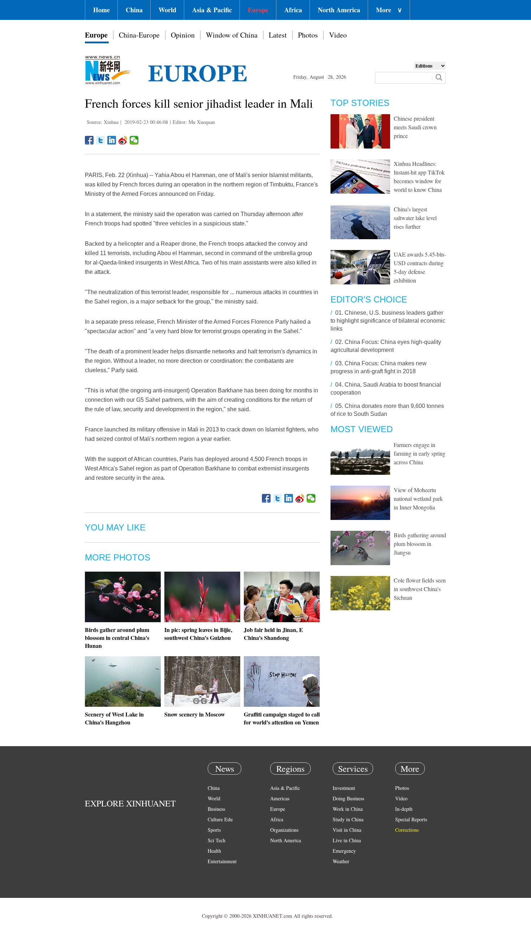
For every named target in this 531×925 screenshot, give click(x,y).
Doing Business (348, 798)
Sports (214, 829)
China (134, 9)
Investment (344, 787)
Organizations (284, 829)
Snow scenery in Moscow (194, 714)
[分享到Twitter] (100, 140)
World (167, 9)
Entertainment (222, 861)
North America (339, 9)
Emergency (344, 850)
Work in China (348, 808)
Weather (341, 861)
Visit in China (347, 829)
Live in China (347, 840)
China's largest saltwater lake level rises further (415, 217)
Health (214, 850)
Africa (293, 9)
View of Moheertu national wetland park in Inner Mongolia (418, 498)
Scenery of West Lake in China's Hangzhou (114, 718)
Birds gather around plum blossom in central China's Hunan (117, 637)
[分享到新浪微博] (123, 140)
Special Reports (411, 819)
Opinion (183, 35)
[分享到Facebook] (89, 140)
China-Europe (139, 35)
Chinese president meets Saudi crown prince (415, 127)
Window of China (232, 35)
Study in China (348, 819)
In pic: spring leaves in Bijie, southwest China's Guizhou (198, 633)
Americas (279, 798)
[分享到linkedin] (111, 140)
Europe (258, 9)
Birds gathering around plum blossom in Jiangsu (420, 543)
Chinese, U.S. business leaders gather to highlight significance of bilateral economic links (388, 321)
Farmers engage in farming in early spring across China (419, 453)
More (389, 9)
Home (101, 9)
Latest (278, 35)
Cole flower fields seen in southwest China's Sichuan (420, 588)
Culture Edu (220, 819)
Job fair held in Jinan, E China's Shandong (273, 633)
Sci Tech (216, 840)
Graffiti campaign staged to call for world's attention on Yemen (282, 718)
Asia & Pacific (212, 9)
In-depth (404, 808)
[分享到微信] (134, 140)
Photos (308, 35)
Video (338, 35)
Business (216, 808)
